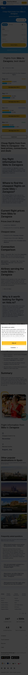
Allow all (14, 343)
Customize (13, 347)
